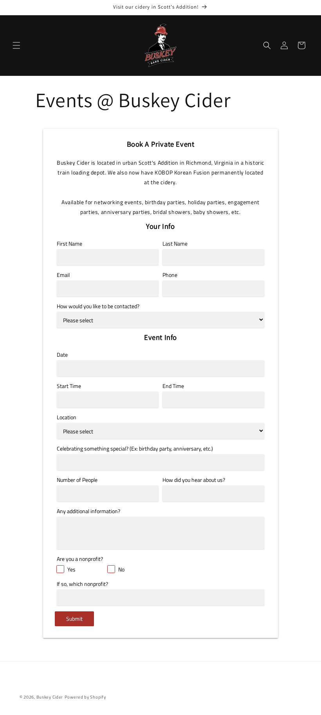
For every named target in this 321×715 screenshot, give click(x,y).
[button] (16, 45)
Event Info (160, 337)
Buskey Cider (49, 697)
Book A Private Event (161, 144)
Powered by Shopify (85, 697)
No (121, 569)
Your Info (160, 226)
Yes (71, 569)
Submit (74, 618)
